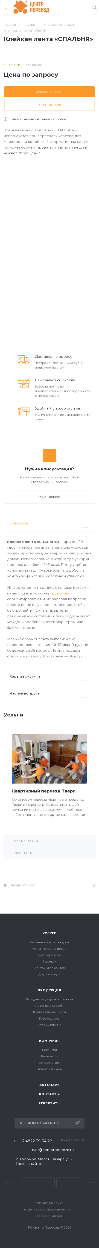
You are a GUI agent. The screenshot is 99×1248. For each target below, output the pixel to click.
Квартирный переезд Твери (44, 791)
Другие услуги (49, 974)
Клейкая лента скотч (49, 1012)
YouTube (73, 1182)
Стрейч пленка (49, 1025)
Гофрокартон (49, 1018)
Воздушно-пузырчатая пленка (49, 999)
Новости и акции (50, 1069)
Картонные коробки (49, 1005)
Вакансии (49, 1050)
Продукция (49, 990)
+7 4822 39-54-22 (36, 1141)
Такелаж (49, 961)
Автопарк (49, 1085)
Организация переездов (49, 942)
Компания (49, 1040)
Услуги (50, 933)
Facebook (38, 1182)
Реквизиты (49, 1056)
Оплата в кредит (49, 1216)
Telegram (61, 1182)
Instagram (50, 1182)
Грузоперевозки (49, 955)
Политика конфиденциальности (49, 1209)
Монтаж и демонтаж (49, 968)
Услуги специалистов (49, 948)
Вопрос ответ (50, 1062)
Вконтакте (26, 1182)
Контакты (49, 1094)
